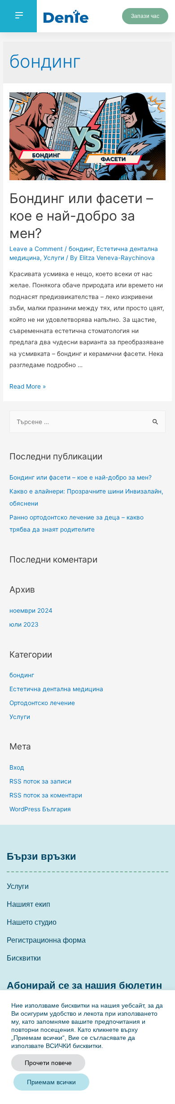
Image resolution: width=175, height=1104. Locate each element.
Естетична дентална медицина (56, 689)
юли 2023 (24, 624)
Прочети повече (48, 1062)
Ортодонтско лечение (42, 702)
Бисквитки (24, 958)
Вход (16, 767)
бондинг (81, 248)
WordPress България (40, 809)
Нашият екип (28, 904)
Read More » (27, 386)
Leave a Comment (36, 248)
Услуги (54, 257)
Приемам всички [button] (51, 1082)
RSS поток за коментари (45, 795)
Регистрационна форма (46, 940)
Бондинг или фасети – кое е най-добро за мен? (81, 215)
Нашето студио (32, 922)
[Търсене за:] (87, 421)
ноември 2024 (30, 610)
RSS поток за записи (40, 781)
